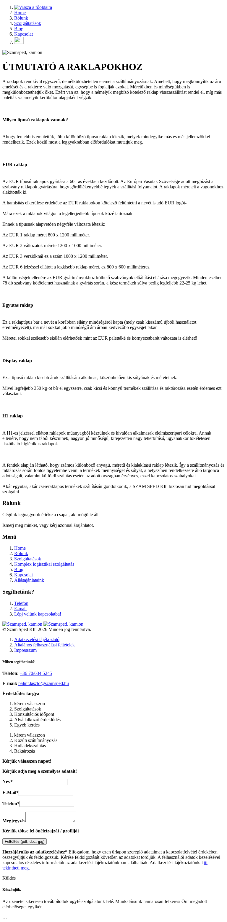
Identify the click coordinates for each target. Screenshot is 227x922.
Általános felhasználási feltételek (44, 644)
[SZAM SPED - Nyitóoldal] (33, 7)
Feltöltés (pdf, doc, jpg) (24, 841)
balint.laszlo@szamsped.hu (43, 683)
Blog (18, 28)
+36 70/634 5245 (36, 673)
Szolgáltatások (27, 23)
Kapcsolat (23, 33)
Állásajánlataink (29, 580)
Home (20, 12)
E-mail (20, 608)
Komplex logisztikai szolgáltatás (44, 564)
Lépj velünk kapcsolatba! (37, 613)
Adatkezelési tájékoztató (36, 639)
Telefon (21, 603)
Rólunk (21, 17)
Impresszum (25, 650)
